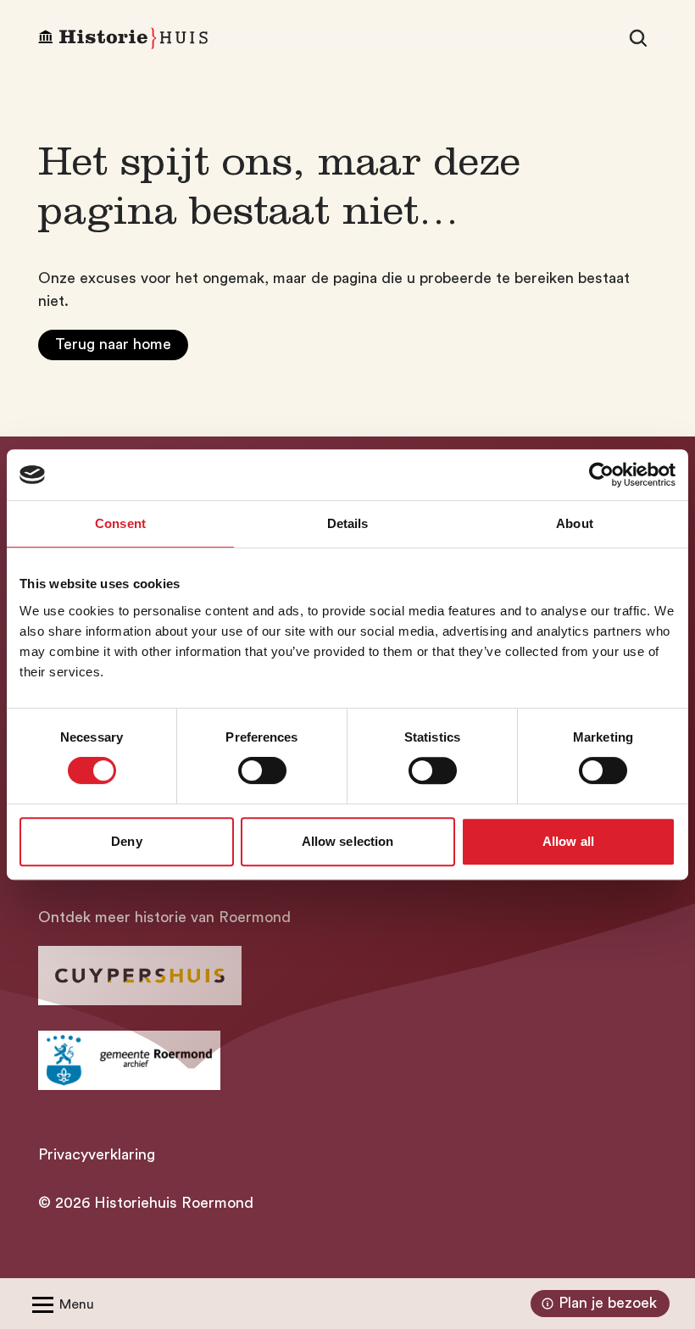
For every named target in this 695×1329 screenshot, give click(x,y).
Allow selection (348, 841)
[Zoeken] (638, 38)
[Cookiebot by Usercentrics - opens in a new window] (601, 474)
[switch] (262, 770)
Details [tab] (348, 523)
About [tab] (574, 523)
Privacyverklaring (96, 1154)
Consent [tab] (120, 523)
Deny (126, 841)
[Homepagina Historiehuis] (123, 38)
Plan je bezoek (608, 1302)
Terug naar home (113, 344)
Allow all (568, 841)
